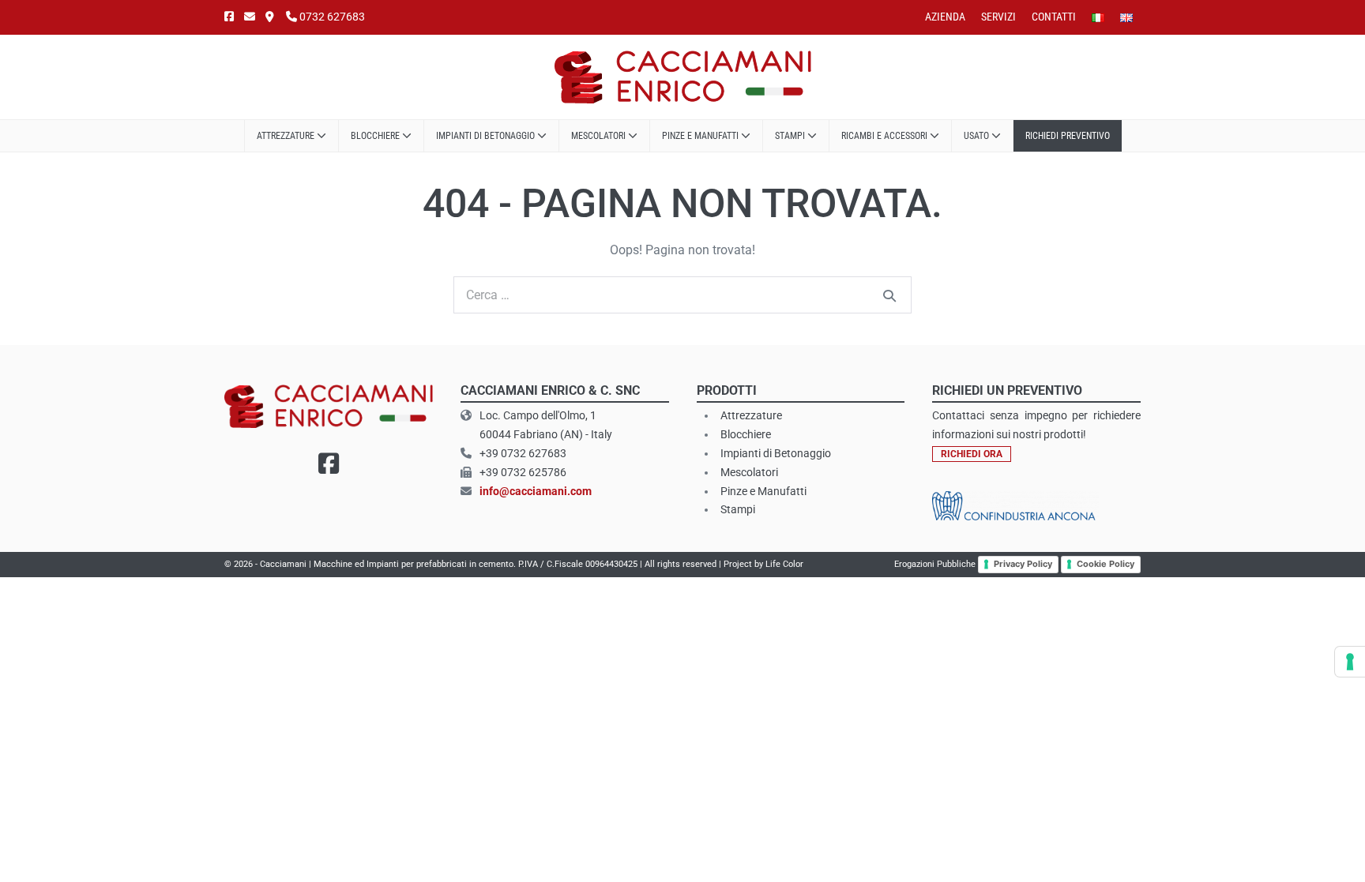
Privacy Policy (1023, 563)
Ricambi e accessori (885, 135)
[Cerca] (889, 295)
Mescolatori (599, 135)
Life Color (784, 564)
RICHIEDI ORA (971, 454)
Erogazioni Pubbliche (935, 564)
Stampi (791, 135)
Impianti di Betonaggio (775, 453)
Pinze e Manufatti (701, 135)
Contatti (1054, 16)
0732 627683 (331, 16)
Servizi (998, 16)
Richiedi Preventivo (1067, 135)
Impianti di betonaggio (486, 135)
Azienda (945, 16)
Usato (977, 135)
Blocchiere (376, 135)
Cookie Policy (1105, 563)
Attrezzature (287, 135)
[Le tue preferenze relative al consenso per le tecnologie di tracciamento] (1350, 662)
